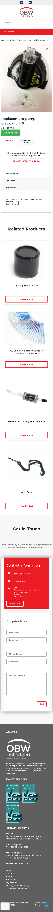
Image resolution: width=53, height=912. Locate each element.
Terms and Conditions (16, 889)
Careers (10, 876)
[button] (47, 49)
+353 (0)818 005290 (19, 847)
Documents (12, 181)
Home (4, 40)
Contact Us (11, 879)
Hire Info (9, 140)
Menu (11, 31)
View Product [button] (26, 299)
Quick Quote (11, 132)
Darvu (38, 905)
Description (12, 174)
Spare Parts (12, 187)
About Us (10, 873)
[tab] (26, 173)
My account (11, 883)
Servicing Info (26, 141)
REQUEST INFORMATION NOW (26, 161)
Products (12, 40)
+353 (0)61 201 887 (22, 573)
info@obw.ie (19, 581)
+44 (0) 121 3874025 (19, 858)
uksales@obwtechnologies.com (27, 855)
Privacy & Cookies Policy (17, 885)
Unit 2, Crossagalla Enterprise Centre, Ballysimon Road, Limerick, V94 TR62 (23, 837)
